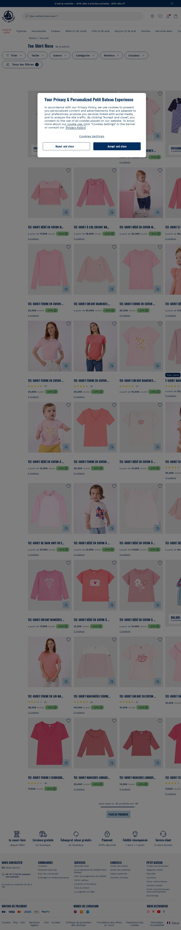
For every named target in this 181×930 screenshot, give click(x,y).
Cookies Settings (91, 136)
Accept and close (117, 146)
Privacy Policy (75, 127)
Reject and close (65, 146)
